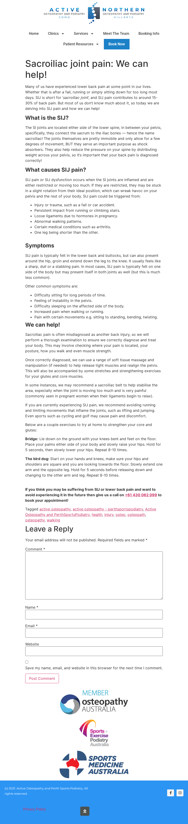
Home (34, 33)
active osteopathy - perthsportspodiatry (108, 509)
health (97, 514)
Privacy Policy (34, 809)
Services (81, 33)
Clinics (53, 33)
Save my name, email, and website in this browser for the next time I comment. (94, 668)
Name (31, 607)
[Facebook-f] (170, 792)
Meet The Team (116, 33)
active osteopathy (55, 509)
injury (108, 514)
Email (31, 626)
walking (53, 520)
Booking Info (148, 33)
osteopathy (35, 520)
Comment (35, 549)
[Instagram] (180, 792)
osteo (120, 514)
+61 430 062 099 (141, 495)
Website (32, 644)
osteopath (136, 514)
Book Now (116, 44)
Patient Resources (78, 44)
